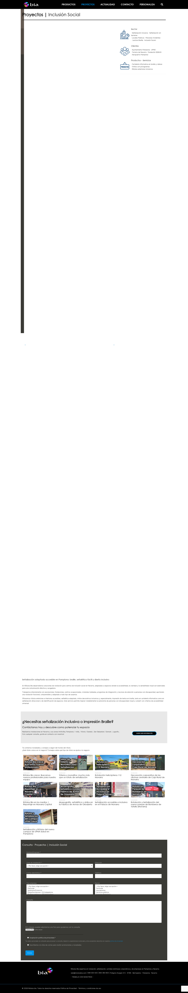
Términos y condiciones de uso (89, 988)
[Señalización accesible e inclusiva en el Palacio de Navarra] (112, 789)
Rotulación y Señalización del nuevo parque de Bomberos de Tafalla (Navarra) (146, 804)
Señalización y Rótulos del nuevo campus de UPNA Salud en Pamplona (38, 831)
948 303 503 (92, 973)
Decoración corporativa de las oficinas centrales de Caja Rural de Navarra (148, 777)
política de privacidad (116, 941)
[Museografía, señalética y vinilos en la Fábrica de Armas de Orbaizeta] (76, 789)
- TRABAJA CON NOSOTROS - (82, 977)
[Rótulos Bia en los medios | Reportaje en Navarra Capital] (40, 789)
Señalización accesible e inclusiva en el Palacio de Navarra (111, 803)
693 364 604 (104, 973)
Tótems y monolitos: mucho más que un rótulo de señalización (74, 776)
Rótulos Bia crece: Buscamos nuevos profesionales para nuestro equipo (39, 777)
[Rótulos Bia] (31, 4)
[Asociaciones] (127, 890)
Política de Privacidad (69, 988)
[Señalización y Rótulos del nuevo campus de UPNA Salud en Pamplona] (40, 816)
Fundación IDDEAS (154, 52)
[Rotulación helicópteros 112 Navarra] (112, 762)
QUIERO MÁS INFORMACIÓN (144, 733)
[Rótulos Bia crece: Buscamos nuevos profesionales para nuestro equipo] (40, 762)
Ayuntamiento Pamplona (141, 50)
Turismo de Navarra (139, 52)
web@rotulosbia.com (78, 973)
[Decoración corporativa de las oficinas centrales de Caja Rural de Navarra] (148, 762)
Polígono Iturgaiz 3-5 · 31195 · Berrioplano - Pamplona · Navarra (133, 973)
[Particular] (59, 888)
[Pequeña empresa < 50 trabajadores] (59, 892)
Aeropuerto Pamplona (140, 55)
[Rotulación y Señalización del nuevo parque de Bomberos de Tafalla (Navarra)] (148, 789)
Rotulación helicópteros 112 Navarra (108, 776)
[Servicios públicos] (127, 892)
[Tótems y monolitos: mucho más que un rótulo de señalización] (76, 762)
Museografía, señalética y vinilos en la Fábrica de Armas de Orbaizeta (76, 803)
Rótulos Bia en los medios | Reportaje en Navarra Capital (37, 803)
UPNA (153, 50)
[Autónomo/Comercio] (59, 890)
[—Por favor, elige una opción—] (59, 886)
